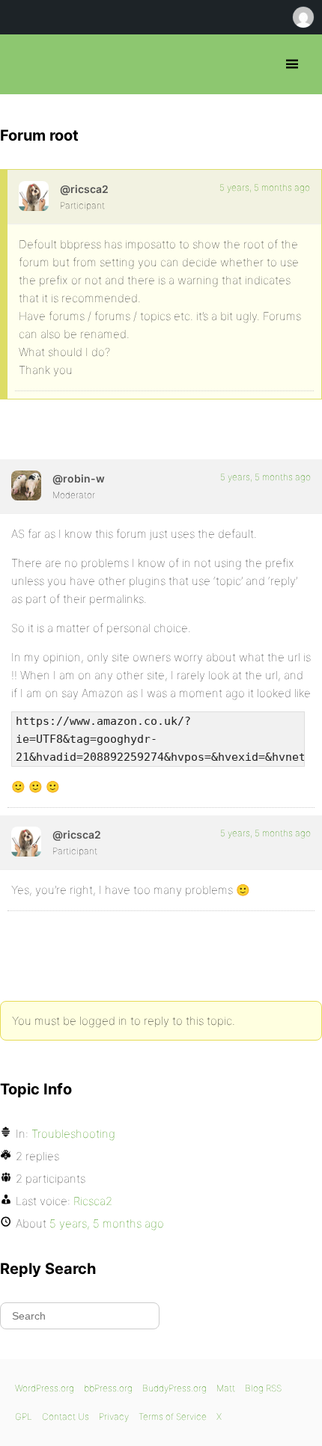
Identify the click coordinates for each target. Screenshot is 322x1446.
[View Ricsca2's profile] (34, 196)
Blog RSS (263, 1388)
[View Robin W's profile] (26, 485)
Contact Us (65, 1416)
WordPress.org (44, 1388)
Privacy (114, 1416)
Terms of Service (173, 1416)
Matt (225, 1388)
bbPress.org (24, 64)
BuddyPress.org (174, 1388)
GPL (23, 1416)
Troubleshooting (73, 1134)
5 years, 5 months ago (264, 187)
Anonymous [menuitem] (302, 17)
